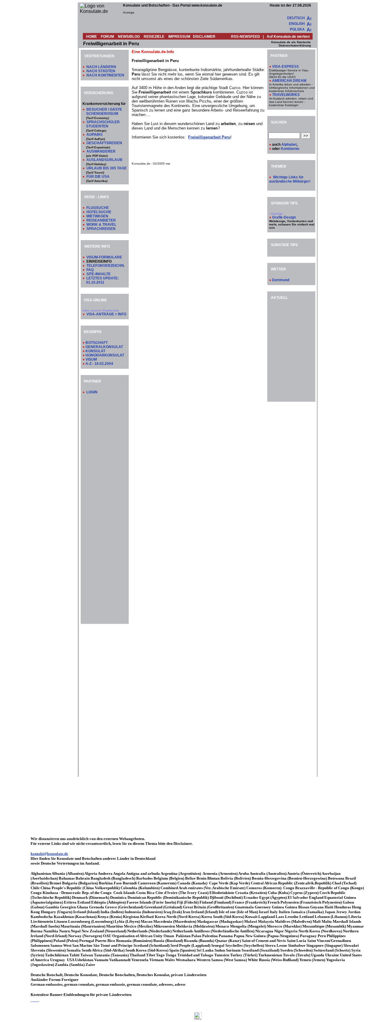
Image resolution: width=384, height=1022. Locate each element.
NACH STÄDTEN (100, 71)
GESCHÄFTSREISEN (104, 143)
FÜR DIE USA (98, 176)
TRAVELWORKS (286, 95)
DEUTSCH (296, 18)
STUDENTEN (97, 126)
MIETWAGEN (97, 216)
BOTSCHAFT (97, 343)
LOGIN (92, 392)
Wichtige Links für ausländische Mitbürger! (289, 179)
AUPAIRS (94, 135)
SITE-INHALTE (98, 274)
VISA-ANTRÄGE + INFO (106, 314)
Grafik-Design (284, 217)
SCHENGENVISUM (102, 114)
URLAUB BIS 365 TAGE (106, 168)
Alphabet (289, 144)
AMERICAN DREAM (289, 81)
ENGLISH (297, 24)
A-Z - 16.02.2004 (99, 364)
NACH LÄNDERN (101, 67)
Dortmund (280, 280)
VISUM (91, 359)
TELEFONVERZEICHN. (105, 266)
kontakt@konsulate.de (49, 853)
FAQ (90, 270)
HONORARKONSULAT (105, 355)
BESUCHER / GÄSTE (104, 109)
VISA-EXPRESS (285, 66)
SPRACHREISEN (101, 229)
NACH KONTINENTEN (105, 75)
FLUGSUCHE (97, 208)
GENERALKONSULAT (104, 347)
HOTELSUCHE (98, 212)
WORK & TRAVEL (101, 224)
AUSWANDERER (101, 151)
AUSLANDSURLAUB (104, 160)
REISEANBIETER (101, 220)
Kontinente (290, 149)
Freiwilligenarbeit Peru (209, 137)
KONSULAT (95, 351)
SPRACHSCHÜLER (103, 122)
